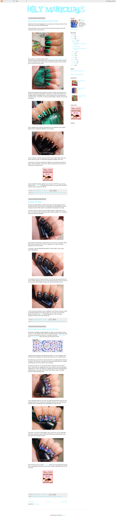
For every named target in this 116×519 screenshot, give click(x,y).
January (75, 62)
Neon (59, 192)
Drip (45, 192)
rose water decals (61, 335)
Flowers (45, 496)
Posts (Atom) (36, 504)
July (74, 53)
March (74, 59)
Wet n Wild (31, 193)
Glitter (45, 321)
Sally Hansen (58, 321)
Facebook (79, 70)
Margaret (82, 20)
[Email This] (50, 190)
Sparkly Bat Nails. (35, 202)
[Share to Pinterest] (56, 190)
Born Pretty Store (35, 192)
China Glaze (41, 192)
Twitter (72, 70)
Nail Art (56, 192)
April (74, 57)
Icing (52, 321)
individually (37, 185)
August (74, 51)
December (75, 40)
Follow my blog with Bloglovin (77, 74)
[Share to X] (53, 190)
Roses (55, 496)
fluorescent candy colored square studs (57, 59)
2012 (73, 65)
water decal (46, 464)
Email (83, 70)
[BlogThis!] (51, 190)
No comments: (45, 190)
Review (61, 192)
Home (48, 501)
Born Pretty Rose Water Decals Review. (43, 329)
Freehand (48, 192)
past (41, 314)
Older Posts (64, 501)
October (75, 42)
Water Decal (59, 496)
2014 (73, 36)
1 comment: (44, 319)
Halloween (52, 192)
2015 (73, 35)
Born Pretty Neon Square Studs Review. (43, 21)
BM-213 (35, 321)
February (75, 61)
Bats (33, 321)
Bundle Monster (40, 321)
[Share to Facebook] (54, 190)
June (74, 55)
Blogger (63, 515)
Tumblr (75, 70)
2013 (73, 38)
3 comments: (44, 494)
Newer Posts (31, 501)
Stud (64, 192)
